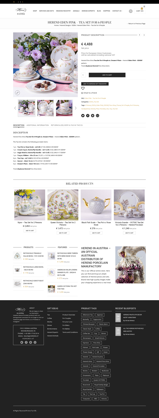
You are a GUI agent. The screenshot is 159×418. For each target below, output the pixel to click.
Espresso (86, 343)
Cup (95, 333)
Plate (96, 375)
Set (107, 109)
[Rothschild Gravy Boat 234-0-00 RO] (17, 283)
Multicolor (105, 371)
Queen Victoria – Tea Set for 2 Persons (63, 223)
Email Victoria (99, 338)
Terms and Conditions (70, 332)
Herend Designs (65, 25)
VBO (95, 399)
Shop (35, 11)
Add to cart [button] (30, 230)
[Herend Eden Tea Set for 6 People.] (26, 108)
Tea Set (96, 102)
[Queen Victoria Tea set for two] (51, 289)
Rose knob (86, 385)
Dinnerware (87, 338)
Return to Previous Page (137, 23)
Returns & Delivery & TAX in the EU (67, 125)
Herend (92, 109)
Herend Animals (52, 336)
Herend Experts (88, 11)
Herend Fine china (102, 361)
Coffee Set (86, 333)
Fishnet (85, 347)
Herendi (85, 366)
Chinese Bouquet (89, 324)
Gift (98, 352)
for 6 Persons (134, 105)
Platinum (106, 375)
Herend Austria (97, 357)
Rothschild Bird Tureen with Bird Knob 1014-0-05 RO (67, 256)
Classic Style (87, 329)
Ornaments (87, 375)
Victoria (104, 399)
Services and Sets (46, 11)
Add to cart (107, 75)
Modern (94, 371)
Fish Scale (95, 347)
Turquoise (86, 399)
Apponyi (100, 315)
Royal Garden (87, 389)
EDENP (106, 105)
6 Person (88, 105)
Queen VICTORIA (99, 380)
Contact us (116, 11)
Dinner (49, 325)
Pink (97, 109)
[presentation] (15, 64)
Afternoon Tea (88, 315)
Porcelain (103, 109)
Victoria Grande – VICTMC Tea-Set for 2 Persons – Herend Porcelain (129, 223)
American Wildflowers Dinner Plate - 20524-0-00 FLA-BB (67, 272)
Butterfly (86, 319)
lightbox (17, 92)
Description (18, 125)
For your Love (67, 322)
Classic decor (103, 324)
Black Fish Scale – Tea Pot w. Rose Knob (96, 223)
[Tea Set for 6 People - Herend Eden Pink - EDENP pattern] (45, 108)
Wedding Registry (63, 11)
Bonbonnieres (52, 329)
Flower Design (87, 352)
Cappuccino (97, 319)
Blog (99, 11)
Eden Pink (99, 105)
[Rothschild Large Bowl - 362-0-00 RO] (17, 269)
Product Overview (69, 315)
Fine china (112, 105)
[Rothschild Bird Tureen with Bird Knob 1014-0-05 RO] (51, 256)
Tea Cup (92, 394)
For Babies (66, 329)
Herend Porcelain (99, 366)
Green (105, 352)
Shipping (106, 11)
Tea (110, 109)
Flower (119, 105)
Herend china (87, 361)
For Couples (67, 318)
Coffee (49, 318)
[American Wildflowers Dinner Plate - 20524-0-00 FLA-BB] (51, 272)
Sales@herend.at (31, 336)
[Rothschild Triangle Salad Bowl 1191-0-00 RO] (17, 256)
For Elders (66, 325)
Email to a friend (90, 93)
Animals (76, 11)
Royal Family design (101, 385)
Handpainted (85, 109)
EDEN (74, 25)
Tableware (99, 389)
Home (56, 25)
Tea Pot (102, 394)
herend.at (28, 338)
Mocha (49, 322)
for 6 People (125, 105)
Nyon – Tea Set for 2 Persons (30, 222)
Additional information (38, 125)
